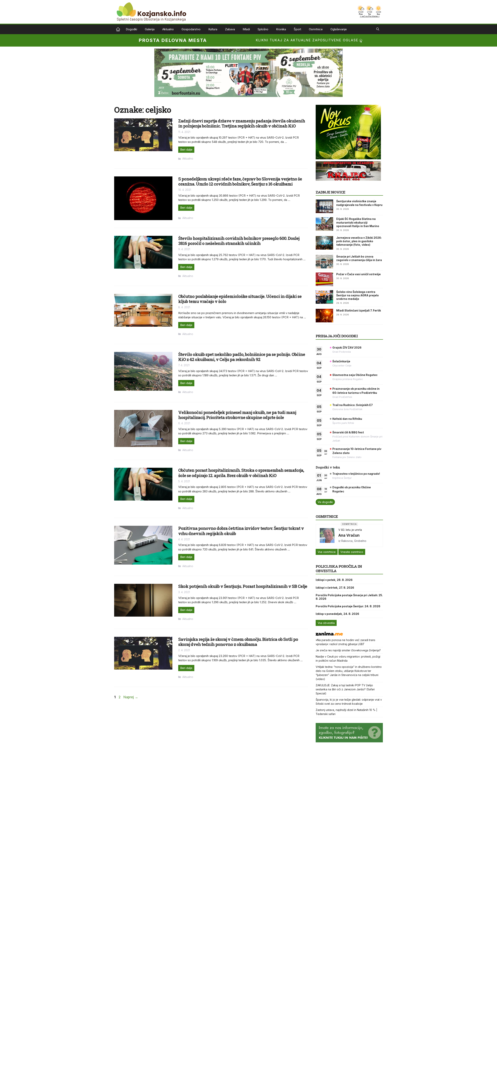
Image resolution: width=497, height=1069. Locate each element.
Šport (297, 29)
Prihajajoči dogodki (337, 335)
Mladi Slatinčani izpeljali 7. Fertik (358, 310)
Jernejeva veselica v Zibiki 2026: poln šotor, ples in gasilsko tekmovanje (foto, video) (359, 241)
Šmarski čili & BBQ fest (348, 432)
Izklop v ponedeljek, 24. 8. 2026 (337, 613)
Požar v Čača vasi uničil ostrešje (358, 274)
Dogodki (131, 29)
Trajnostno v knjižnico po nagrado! (356, 473)
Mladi (246, 29)
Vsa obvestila (326, 623)
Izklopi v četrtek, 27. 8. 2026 (335, 587)
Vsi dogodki (325, 502)
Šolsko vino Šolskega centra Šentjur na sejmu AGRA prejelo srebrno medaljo (357, 295)
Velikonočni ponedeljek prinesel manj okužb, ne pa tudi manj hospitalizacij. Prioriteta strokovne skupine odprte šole (237, 415)
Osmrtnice (316, 29)
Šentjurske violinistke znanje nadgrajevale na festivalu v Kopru (359, 203)
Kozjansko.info (118, 29)
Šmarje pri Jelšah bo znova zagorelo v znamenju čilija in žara (359, 258)
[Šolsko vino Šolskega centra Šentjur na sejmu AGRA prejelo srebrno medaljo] (324, 297)
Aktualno (168, 29)
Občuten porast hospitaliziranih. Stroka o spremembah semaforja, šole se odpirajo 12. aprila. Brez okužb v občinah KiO (241, 472)
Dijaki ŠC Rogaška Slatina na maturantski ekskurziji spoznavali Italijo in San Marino (357, 222)
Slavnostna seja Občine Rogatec (355, 375)
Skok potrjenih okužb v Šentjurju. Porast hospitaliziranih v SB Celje (242, 586)
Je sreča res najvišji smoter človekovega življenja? (348, 650)
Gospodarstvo (191, 29)
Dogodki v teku (328, 467)
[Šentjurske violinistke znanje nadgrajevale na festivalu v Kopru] (324, 206)
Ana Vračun (349, 535)
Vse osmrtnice (327, 552)
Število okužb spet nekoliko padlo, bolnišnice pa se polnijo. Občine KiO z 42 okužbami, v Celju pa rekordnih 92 (241, 356)
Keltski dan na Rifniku (347, 418)
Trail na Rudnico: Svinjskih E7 (352, 405)
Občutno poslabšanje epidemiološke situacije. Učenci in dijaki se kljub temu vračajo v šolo (240, 298)
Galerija (150, 29)
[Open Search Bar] (377, 29)
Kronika (281, 29)
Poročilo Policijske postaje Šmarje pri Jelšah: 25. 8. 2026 (349, 597)
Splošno (263, 29)
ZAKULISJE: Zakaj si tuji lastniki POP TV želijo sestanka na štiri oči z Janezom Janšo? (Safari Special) (345, 689)
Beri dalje (186, 149)
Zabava (230, 29)
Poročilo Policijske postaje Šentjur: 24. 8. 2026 (348, 606)
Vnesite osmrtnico (351, 552)
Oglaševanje (338, 29)
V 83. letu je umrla (350, 529)
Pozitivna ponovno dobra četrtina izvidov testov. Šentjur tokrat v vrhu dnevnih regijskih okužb (241, 530)
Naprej (130, 697)
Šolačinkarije (341, 361)
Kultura (212, 29)
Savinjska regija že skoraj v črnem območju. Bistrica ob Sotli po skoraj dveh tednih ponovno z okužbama (238, 641)
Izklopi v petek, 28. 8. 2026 (334, 579)
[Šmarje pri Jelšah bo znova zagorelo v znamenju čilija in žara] (324, 261)
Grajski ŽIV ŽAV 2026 (346, 347)
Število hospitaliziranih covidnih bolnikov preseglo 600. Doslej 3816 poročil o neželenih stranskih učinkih (238, 240)
